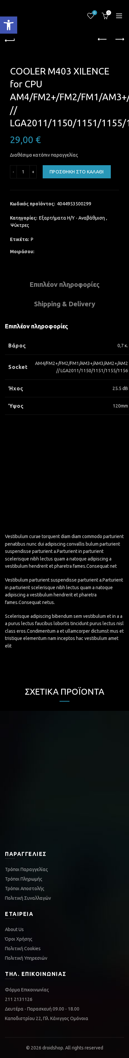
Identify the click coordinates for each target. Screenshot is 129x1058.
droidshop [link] (52, 1047)
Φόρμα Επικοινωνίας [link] (27, 989)
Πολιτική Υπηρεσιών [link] (26, 958)
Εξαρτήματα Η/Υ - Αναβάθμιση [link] (72, 218)
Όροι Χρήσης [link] (18, 939)
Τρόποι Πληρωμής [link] (23, 879)
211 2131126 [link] (18, 999)
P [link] (32, 239)
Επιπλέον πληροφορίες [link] (64, 284)
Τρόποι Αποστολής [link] (24, 888)
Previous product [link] (102, 39)
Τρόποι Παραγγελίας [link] (26, 869)
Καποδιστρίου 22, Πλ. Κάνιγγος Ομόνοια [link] (46, 1018)
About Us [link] (14, 929)
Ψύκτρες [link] (20, 225)
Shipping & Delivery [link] (64, 304)
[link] (8, 25)
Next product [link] (119, 39)
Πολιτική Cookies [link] (23, 948)
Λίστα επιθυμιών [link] (95, 13)
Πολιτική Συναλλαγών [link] (28, 898)
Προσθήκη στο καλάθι (77, 171)
